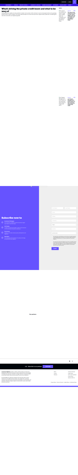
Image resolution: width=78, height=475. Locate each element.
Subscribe (64, 1)
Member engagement (46, 5)
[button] (74, 2)
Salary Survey (63, 5)
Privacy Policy (53, 382)
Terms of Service (60, 382)
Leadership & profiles (35, 5)
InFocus (16, 5)
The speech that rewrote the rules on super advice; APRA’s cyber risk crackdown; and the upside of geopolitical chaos (71, 16)
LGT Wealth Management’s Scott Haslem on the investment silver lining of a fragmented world (71, 102)
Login (69, 1)
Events (69, 5)
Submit (55, 248)
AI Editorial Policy (73, 382)
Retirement (55, 5)
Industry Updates (24, 5)
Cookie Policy (66, 382)
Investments (8, 5)
